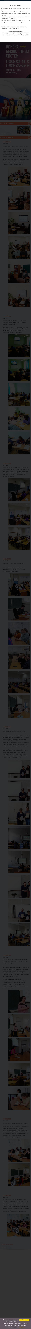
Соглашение (22, 1327)
